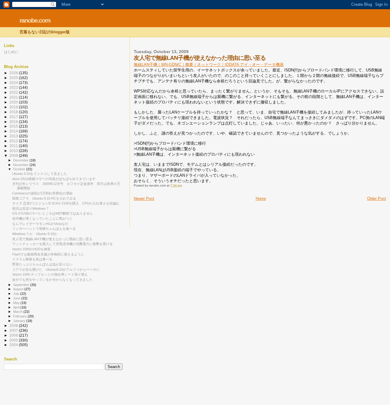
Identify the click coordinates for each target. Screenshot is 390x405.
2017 (14, 117)
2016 (14, 122)
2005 (14, 340)
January (19, 321)
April (16, 307)
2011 (14, 146)
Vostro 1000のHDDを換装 (31, 249)
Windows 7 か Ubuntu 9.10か (34, 234)
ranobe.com (35, 20)
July (16, 293)
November (21, 165)
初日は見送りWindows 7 (30, 208)
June (17, 298)
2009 (14, 155)
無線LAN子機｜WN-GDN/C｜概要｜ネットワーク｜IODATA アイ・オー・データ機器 (209, 64)
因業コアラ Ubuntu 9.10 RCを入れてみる (44, 198)
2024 (14, 83)
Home (261, 198)
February (20, 316)
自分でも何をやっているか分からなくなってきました (52, 279)
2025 (14, 78)
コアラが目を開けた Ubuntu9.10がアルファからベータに (56, 269)
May (16, 303)
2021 (14, 97)
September (21, 285)
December (21, 160)
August (18, 289)
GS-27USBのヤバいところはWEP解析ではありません (52, 213)
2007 (14, 330)
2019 (14, 107)
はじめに (11, 52)
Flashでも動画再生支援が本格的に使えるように (48, 254)
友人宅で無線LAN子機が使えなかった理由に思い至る (52, 239)
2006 (14, 335)
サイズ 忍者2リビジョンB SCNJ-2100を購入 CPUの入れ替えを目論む (65, 203)
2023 (14, 87)
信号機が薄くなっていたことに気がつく (42, 218)
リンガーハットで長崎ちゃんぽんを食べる (44, 228)
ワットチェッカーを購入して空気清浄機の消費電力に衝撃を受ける (62, 244)
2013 (14, 136)
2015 (14, 126)
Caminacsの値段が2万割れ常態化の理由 (42, 193)
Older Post (376, 198)
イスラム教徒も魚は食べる (32, 259)
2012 (14, 141)
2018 (14, 112)
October (19, 169)
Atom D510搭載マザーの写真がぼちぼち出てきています (54, 179)
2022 (14, 92)
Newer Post (144, 198)
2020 (14, 102)
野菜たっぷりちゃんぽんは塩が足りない (42, 264)
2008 (14, 325)
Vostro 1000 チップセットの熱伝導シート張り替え (50, 274)
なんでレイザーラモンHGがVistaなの (40, 224)
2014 (14, 131)
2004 (14, 345)
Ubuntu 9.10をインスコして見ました (39, 173)
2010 (14, 151)
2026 (14, 73)
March (18, 311)
